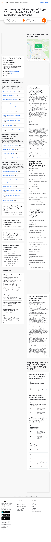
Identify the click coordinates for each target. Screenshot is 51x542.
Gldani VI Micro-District (33, 197)
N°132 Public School (43, 197)
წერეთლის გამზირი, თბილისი (35, 232)
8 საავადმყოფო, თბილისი (34, 237)
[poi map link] (38, 50)
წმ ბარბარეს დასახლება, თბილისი (36, 267)
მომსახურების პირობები (6, 524)
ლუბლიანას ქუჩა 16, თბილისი (35, 251)
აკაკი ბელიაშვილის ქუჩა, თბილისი (36, 260)
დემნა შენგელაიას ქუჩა (33, 173)
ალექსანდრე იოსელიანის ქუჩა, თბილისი (37, 262)
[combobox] (14, 21)
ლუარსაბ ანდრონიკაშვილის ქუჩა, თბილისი (38, 244)
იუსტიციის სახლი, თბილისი (34, 264)
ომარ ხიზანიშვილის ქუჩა (41, 204)
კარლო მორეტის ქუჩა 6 (33, 183)
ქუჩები (33, 506)
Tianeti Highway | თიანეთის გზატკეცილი (37, 201)
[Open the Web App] (5, 518)
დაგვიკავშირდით (5, 529)
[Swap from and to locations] (24, 20)
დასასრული (28, 19)
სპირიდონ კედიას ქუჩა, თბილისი (35, 246)
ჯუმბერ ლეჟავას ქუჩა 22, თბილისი (36, 242)
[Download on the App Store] (5, 515)
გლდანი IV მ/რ (44, 181)
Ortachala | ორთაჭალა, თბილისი (35, 234)
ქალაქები (34, 509)
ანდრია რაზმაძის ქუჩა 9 (33, 168)
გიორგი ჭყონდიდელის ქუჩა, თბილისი (36, 220)
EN (18, 509)
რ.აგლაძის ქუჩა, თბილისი (34, 249)
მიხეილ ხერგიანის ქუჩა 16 (34, 188)
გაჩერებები (34, 508)
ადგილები (34, 504)
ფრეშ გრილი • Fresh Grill (34, 191)
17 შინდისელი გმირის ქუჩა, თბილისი (36, 230)
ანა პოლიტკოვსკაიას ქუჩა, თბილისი (36, 239)
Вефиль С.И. (41, 173)
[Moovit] (4, 2)
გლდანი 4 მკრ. (42, 175)
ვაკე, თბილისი (43, 237)
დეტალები (20, 212)
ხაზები (33, 503)
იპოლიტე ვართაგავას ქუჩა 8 (34, 199)
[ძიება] (44, 20)
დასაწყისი (8, 19)
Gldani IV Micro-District (33, 186)
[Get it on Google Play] (5, 512)
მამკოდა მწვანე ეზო (33, 170)
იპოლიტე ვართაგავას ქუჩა (34, 181)
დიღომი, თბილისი (32, 254)
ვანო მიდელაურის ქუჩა (33, 175)
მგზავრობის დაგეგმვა (36, 511)
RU (21, 509)
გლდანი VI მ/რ (32, 204)
